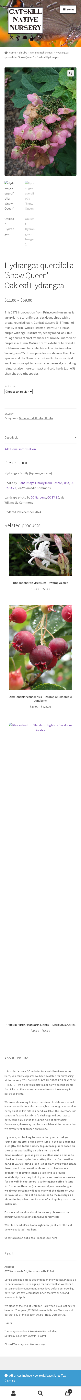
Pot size (10, 386)
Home (12, 52)
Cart (62, 1390)
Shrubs (23, 52)
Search (40, 1393)
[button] (70, 73)
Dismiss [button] (10, 1380)
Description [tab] (12, 437)
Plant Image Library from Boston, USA (43, 483)
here (33, 1229)
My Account (13, 1393)
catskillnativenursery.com (43, 1216)
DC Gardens (38, 497)
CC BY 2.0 (53, 497)
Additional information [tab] (20, 449)
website (23, 1284)
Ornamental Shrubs (41, 52)
